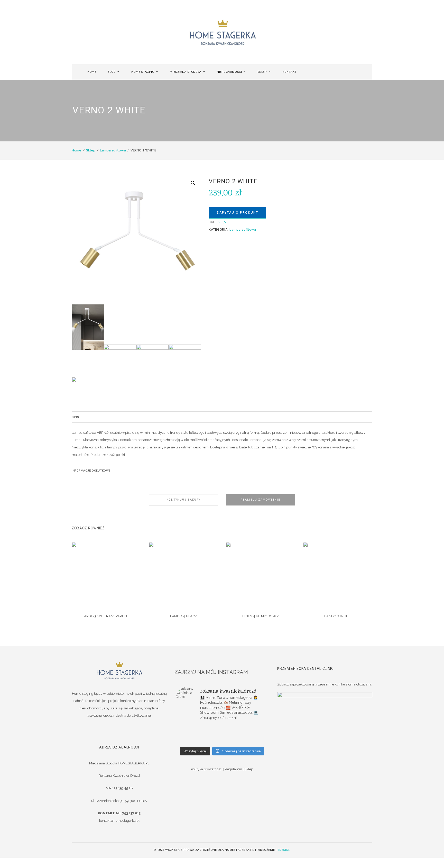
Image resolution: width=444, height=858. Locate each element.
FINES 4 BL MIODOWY (260, 616)
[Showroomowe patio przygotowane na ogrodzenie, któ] (191, 734)
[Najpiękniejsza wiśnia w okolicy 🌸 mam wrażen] (253, 741)
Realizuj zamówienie (260, 499)
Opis (75, 417)
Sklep (90, 150)
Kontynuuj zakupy (183, 499)
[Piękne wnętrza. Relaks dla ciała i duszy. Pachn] (222, 728)
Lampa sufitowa (113, 150)
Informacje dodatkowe (91, 470)
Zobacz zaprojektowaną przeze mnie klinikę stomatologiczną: (324, 684)
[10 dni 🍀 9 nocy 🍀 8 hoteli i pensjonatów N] (222, 734)
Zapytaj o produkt (237, 212)
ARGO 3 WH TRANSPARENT (106, 616)
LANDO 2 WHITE (337, 616)
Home (76, 150)
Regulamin (233, 769)
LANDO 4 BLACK (183, 616)
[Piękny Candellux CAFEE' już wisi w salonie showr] (253, 734)
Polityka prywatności (207, 769)
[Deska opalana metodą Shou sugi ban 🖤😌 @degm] (191, 741)
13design (283, 850)
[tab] (222, 417)
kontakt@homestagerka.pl (119, 821)
